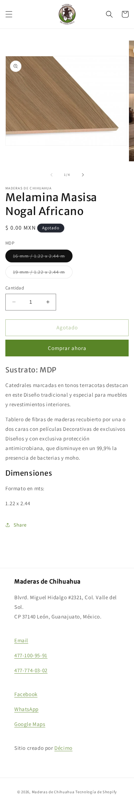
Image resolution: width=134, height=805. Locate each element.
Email (21, 640)
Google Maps (29, 724)
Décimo (63, 747)
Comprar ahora (67, 348)
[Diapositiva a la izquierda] (51, 175)
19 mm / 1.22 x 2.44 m (43, 273)
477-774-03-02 (31, 670)
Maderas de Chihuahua (53, 791)
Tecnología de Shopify (96, 791)
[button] (9, 14)
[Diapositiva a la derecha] (83, 175)
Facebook (26, 694)
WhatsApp (26, 709)
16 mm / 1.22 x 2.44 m (43, 257)
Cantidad (14, 288)
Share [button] (20, 525)
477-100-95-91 (31, 655)
